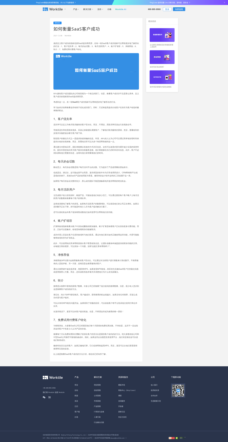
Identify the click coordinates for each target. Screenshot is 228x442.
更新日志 (121, 412)
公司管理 (97, 396)
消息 (76, 401)
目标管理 (97, 390)
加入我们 (154, 385)
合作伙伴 (154, 396)
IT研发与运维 (99, 412)
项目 (76, 385)
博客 (120, 396)
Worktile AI (120, 9)
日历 (76, 406)
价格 (109, 9)
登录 (167, 9)
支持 (99, 9)
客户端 (77, 412)
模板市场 (121, 385)
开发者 (120, 406)
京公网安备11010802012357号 (67, 438)
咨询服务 (121, 401)
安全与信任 (122, 417)
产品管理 (97, 406)
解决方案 (87, 9)
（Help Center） (131, 390)
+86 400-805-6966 (49, 388)
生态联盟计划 (156, 401)
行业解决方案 (99, 422)
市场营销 (97, 401)
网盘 (76, 396)
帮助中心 (121, 390)
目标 (76, 390)
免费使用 (179, 9)
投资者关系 (155, 390)
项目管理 (97, 385)
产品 (75, 9)
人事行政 (97, 417)
